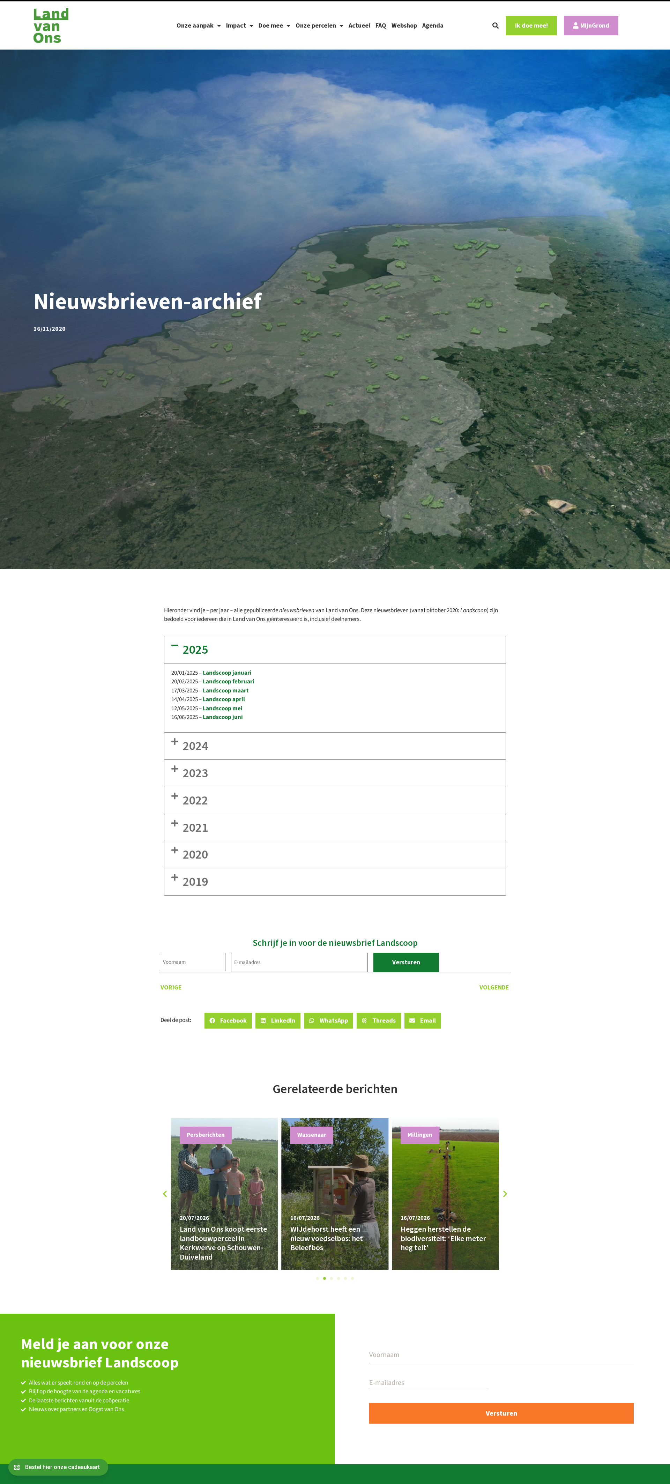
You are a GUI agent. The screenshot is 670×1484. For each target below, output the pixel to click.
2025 (195, 649)
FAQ (380, 25)
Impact (236, 25)
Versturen (406, 962)
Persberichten (206, 1135)
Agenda (433, 25)
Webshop (404, 25)
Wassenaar (311, 1135)
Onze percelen (316, 25)
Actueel (359, 25)
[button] (495, 25)
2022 (195, 800)
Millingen (420, 1135)
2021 (195, 827)
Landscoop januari (227, 673)
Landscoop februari (228, 681)
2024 (195, 746)
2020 (195, 854)
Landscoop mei (223, 708)
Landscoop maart (226, 691)
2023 (195, 773)
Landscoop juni (223, 717)
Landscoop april (224, 699)
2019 (195, 881)
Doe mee (271, 25)
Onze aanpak (195, 25)
